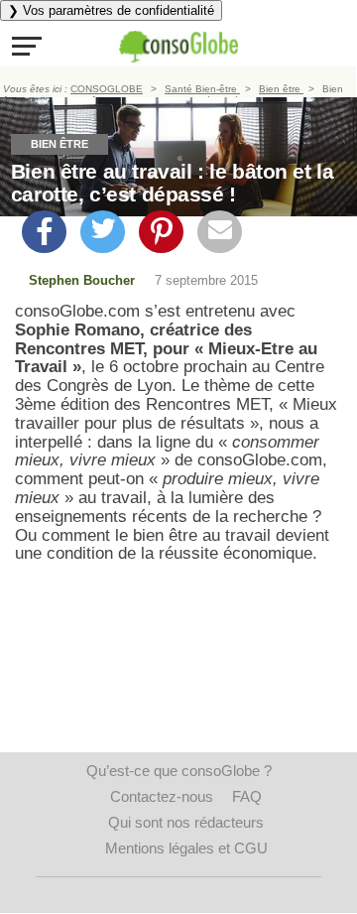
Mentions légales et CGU (186, 848)
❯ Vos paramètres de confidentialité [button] (111, 10)
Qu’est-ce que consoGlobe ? (179, 770)
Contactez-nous (161, 796)
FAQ (247, 796)
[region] (181, 717)
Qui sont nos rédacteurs (186, 822)
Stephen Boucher (82, 280)
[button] (27, 45)
